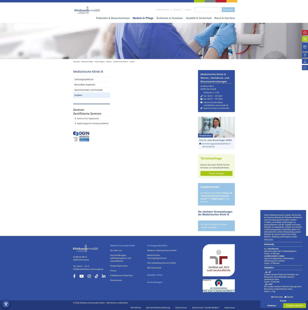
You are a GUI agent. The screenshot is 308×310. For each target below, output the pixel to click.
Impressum (230, 307)
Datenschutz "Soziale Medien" (206, 307)
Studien (132, 62)
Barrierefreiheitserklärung (158, 307)
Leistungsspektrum (84, 79)
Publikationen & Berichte (121, 275)
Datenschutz (181, 307)
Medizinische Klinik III (121, 62)
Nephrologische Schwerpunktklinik (92, 123)
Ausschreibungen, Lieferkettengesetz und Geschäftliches (120, 258)
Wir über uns (116, 250)
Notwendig (278, 297)
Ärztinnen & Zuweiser (169, 18)
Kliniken (109, 62)
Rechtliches (136, 307)
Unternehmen (162, 9)
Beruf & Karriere (224, 18)
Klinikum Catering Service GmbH (161, 250)
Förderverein (116, 280)
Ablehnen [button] (271, 306)
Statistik (289, 297)
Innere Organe (100, 62)
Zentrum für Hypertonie (88, 118)
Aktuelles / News (154, 275)
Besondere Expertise (84, 84)
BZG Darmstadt (154, 267)
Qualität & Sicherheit (199, 18)
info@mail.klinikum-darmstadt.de (88, 269)
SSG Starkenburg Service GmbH (161, 263)
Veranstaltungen (154, 282)
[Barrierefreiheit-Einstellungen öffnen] (6, 304)
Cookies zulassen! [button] (294, 306)
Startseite (76, 62)
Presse (188, 9)
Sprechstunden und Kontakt (88, 89)
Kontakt (177, 9)
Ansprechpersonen (119, 265)
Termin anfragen (216, 173)
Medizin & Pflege (143, 18)
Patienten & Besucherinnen (113, 18)
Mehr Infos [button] (268, 239)
